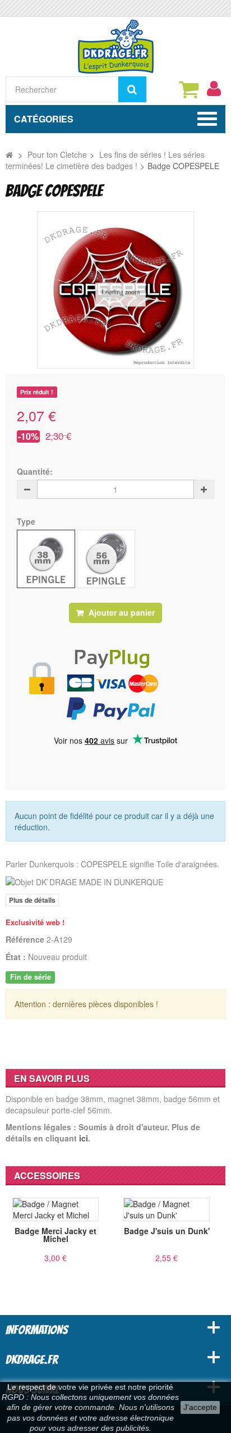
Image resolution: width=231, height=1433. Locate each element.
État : (16, 956)
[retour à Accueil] (9, 154)
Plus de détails (32, 900)
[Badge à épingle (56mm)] (106, 559)
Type (27, 521)
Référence (25, 939)
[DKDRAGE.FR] (116, 45)
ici (83, 1138)
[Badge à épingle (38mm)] (46, 559)
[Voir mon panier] (188, 89)
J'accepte (200, 1407)
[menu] (213, 88)
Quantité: (35, 471)
